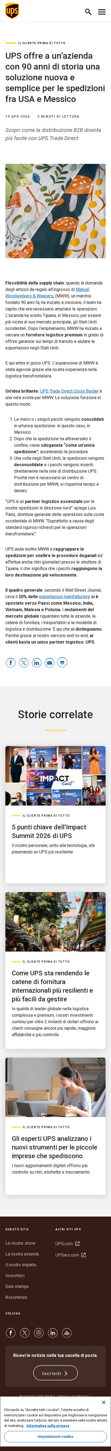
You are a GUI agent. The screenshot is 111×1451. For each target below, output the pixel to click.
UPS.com (67, 1243)
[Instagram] (38, 1335)
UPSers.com (71, 1255)
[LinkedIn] (52, 1335)
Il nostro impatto (20, 1264)
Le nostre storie (20, 1243)
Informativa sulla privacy (47, 1426)
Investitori (15, 1275)
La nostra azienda (22, 1254)
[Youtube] (66, 1335)
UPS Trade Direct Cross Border (69, 391)
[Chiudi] (104, 1402)
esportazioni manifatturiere (64, 596)
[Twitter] (24, 1335)
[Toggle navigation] (102, 10)
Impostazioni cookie (55, 1437)
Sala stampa (17, 1286)
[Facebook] (10, 1335)
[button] (90, 11)
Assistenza (16, 1297)
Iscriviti (52, 1373)
